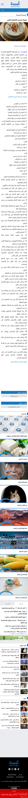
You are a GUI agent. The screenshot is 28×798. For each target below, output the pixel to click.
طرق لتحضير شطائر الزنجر (18, 361)
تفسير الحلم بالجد (22, 482)
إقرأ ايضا (23, 413)
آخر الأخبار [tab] (21, 604)
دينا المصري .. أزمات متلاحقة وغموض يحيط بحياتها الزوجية (9, 720)
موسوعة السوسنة (21, 14)
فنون (24, 698)
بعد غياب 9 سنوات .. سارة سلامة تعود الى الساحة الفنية (11, 715)
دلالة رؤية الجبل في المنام (20, 528)
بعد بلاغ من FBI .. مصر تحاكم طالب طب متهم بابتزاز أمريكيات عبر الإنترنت (15, 632)
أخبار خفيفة (23, 645)
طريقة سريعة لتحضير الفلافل (17, 96)
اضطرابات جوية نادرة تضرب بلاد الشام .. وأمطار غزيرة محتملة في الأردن (15, 627)
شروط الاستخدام (20, 777)
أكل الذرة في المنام (22, 574)
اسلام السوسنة (10, 777)
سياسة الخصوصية (12, 774)
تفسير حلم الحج (23, 551)
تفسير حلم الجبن (23, 459)
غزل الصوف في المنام (21, 597)
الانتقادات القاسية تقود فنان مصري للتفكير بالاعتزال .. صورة (10, 726)
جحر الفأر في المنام (22, 505)
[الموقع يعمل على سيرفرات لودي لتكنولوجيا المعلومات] (14, 788)
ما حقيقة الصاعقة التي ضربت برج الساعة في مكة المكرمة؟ (11, 662)
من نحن (20, 774)
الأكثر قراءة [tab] (7, 604)
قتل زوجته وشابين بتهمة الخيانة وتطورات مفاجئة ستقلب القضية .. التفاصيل (10, 691)
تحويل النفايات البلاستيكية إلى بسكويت (16, 436)
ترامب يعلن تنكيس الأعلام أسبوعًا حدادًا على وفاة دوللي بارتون (11, 679)
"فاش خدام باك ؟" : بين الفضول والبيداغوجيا (14, 608)
